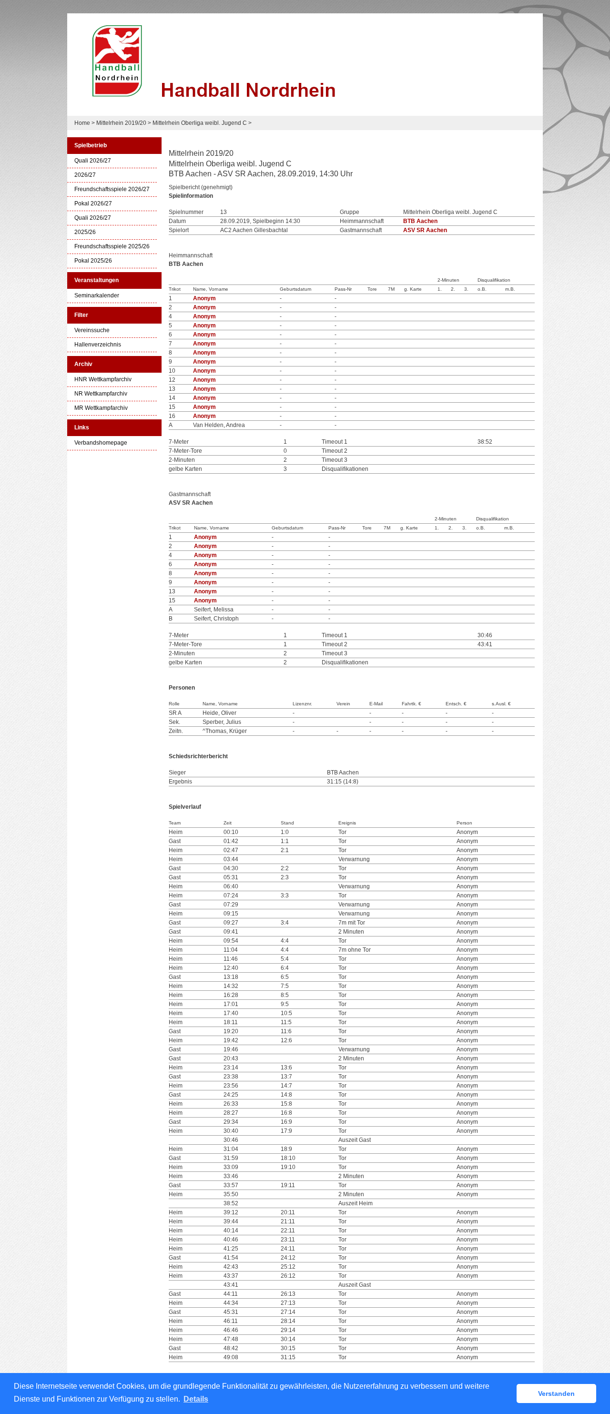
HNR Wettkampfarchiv (103, 379)
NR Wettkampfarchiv (100, 394)
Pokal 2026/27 (93, 204)
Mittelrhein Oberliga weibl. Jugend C (199, 123)
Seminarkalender (96, 296)
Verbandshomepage (100, 443)
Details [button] (195, 1399)
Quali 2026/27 (92, 161)
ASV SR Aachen (425, 230)
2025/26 (85, 232)
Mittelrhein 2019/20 (121, 123)
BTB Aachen (420, 221)
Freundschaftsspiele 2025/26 (112, 247)
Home (82, 123)
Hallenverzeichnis (97, 345)
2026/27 (85, 175)
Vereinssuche (92, 330)
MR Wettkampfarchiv (101, 408)
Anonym (204, 298)
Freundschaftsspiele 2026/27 (112, 189)
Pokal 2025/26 (93, 261)
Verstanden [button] (556, 1393)
